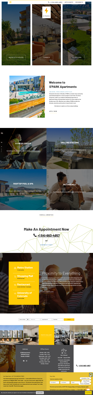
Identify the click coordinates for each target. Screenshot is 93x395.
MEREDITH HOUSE (16, 57)
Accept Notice (88, 392)
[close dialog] (91, 374)
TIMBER (46, 57)
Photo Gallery (46, 335)
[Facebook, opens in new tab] (23, 361)
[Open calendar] (27, 319)
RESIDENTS (80, 2)
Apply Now (53, 111)
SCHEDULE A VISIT (46, 244)
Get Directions (48, 291)
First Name (53, 382)
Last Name (63, 382)
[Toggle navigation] (10, 2)
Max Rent (55, 319)
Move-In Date (22, 319)
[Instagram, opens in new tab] (26, 361)
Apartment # (45, 319)
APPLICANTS (69, 2)
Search (69, 319)
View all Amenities (46, 215)
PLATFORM (76, 57)
